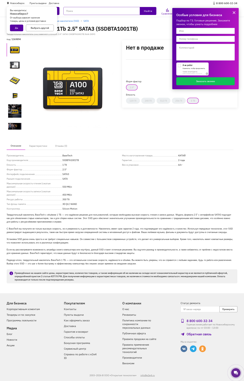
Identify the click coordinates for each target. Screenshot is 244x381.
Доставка (54, 3)
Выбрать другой (40, 27)
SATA (86, 20)
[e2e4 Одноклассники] (202, 348)
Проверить (228, 309)
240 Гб (148, 100)
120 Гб (132, 100)
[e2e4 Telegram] (193, 348)
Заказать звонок (205, 81)
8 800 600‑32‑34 (226, 3)
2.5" (132, 87)
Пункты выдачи (38, 3)
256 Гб (178, 100)
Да (16, 27)
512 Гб (163, 100)
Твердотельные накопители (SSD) (60, 20)
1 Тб (193, 100)
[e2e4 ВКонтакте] (184, 348)
